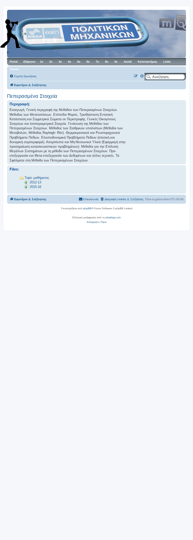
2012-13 (35, 182)
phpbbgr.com (113, 217)
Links (167, 61)
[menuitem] (23, 76)
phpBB (87, 208)
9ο (116, 61)
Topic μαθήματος (37, 178)
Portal (14, 61)
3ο (60, 61)
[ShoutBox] (17, 33)
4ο (69, 61)
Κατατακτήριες (147, 61)
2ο (51, 61)
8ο (106, 61)
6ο (88, 61)
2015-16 (35, 187)
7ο (97, 61)
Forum (14, 69)
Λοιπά (128, 61)
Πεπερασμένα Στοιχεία (32, 96)
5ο (78, 61)
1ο (41, 61)
